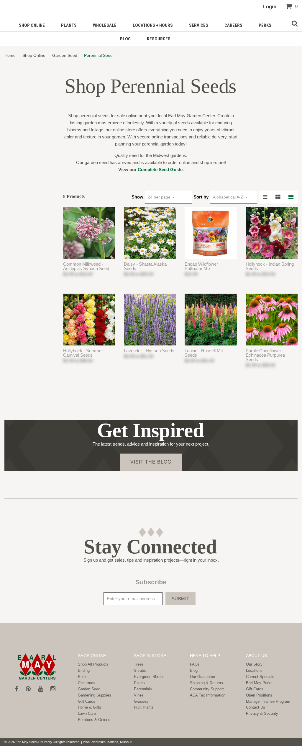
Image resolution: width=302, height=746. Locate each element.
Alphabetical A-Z (228, 197)
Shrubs (140, 670)
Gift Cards (86, 701)
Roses (139, 683)
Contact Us (255, 707)
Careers (233, 25)
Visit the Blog (150, 461)
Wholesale (104, 25)
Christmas (86, 683)
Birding (84, 670)
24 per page (160, 197)
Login (269, 6)
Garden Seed (64, 55)
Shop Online (32, 25)
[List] (265, 197)
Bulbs (83, 676)
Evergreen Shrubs (149, 676)
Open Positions (259, 695)
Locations (254, 670)
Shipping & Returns (206, 683)
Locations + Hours (153, 25)
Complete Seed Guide (160, 169)
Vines (139, 695)
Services (198, 25)
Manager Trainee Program (268, 701)
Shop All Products (93, 664)
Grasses (141, 701)
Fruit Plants (144, 707)
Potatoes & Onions (94, 719)
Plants (69, 25)
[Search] (295, 24)
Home (10, 55)
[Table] (278, 197)
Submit (180, 598)
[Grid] (291, 197)
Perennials (143, 689)
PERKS (265, 25)
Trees (139, 664)
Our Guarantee (202, 676)
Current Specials (260, 676)
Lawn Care (87, 713)
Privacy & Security (262, 713)
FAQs (195, 664)
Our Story (254, 664)
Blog (125, 39)
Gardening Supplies (94, 695)
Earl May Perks (259, 683)
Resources (158, 39)
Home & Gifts (89, 707)
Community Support (207, 689)
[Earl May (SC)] (37, 666)
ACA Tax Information (207, 695)
